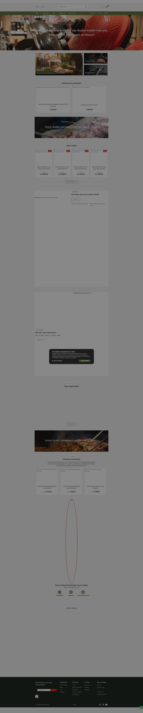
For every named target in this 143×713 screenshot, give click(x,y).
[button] (57, 360)
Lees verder (79, 357)
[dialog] (71, 356)
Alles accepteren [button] (85, 360)
